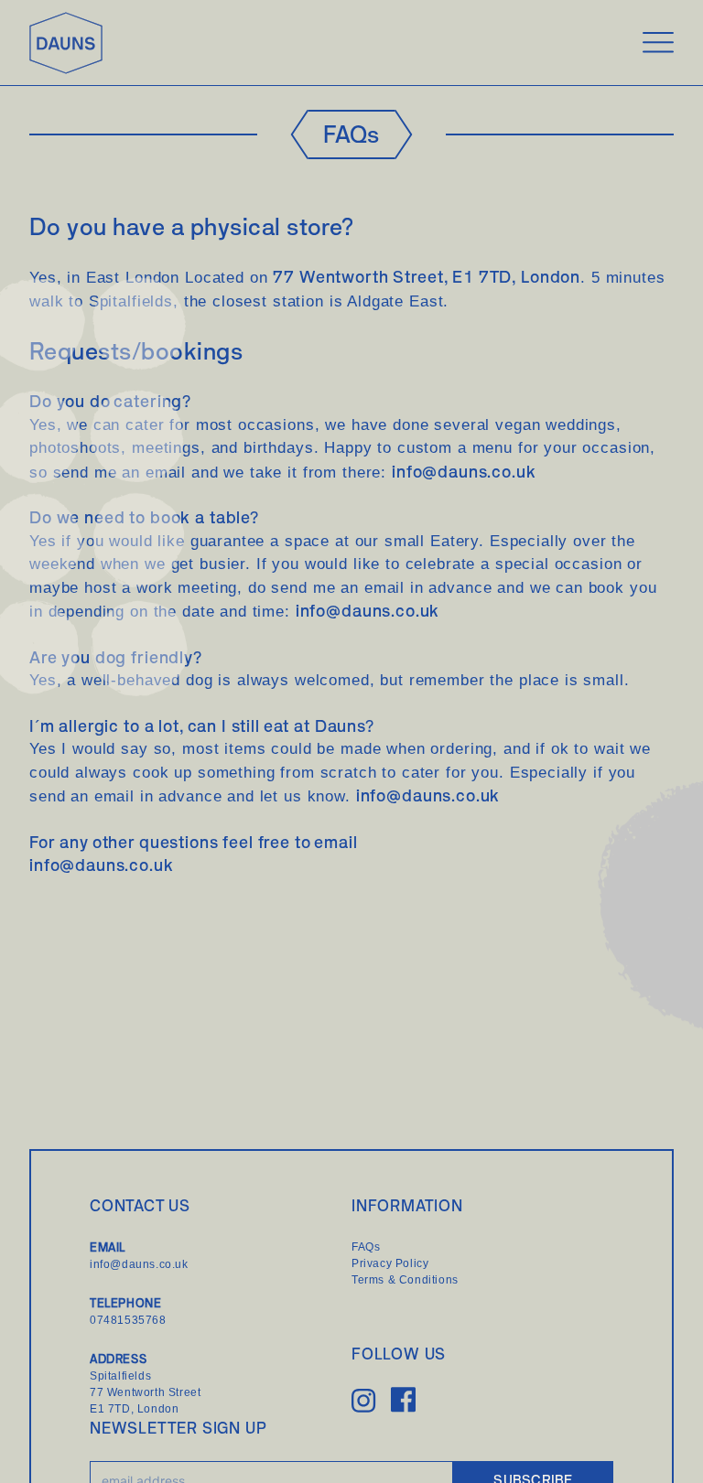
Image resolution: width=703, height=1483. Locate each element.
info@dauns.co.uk (464, 471)
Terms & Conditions (405, 1279)
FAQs (366, 1247)
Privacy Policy (390, 1263)
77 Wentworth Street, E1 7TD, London (426, 276)
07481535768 (128, 1320)
